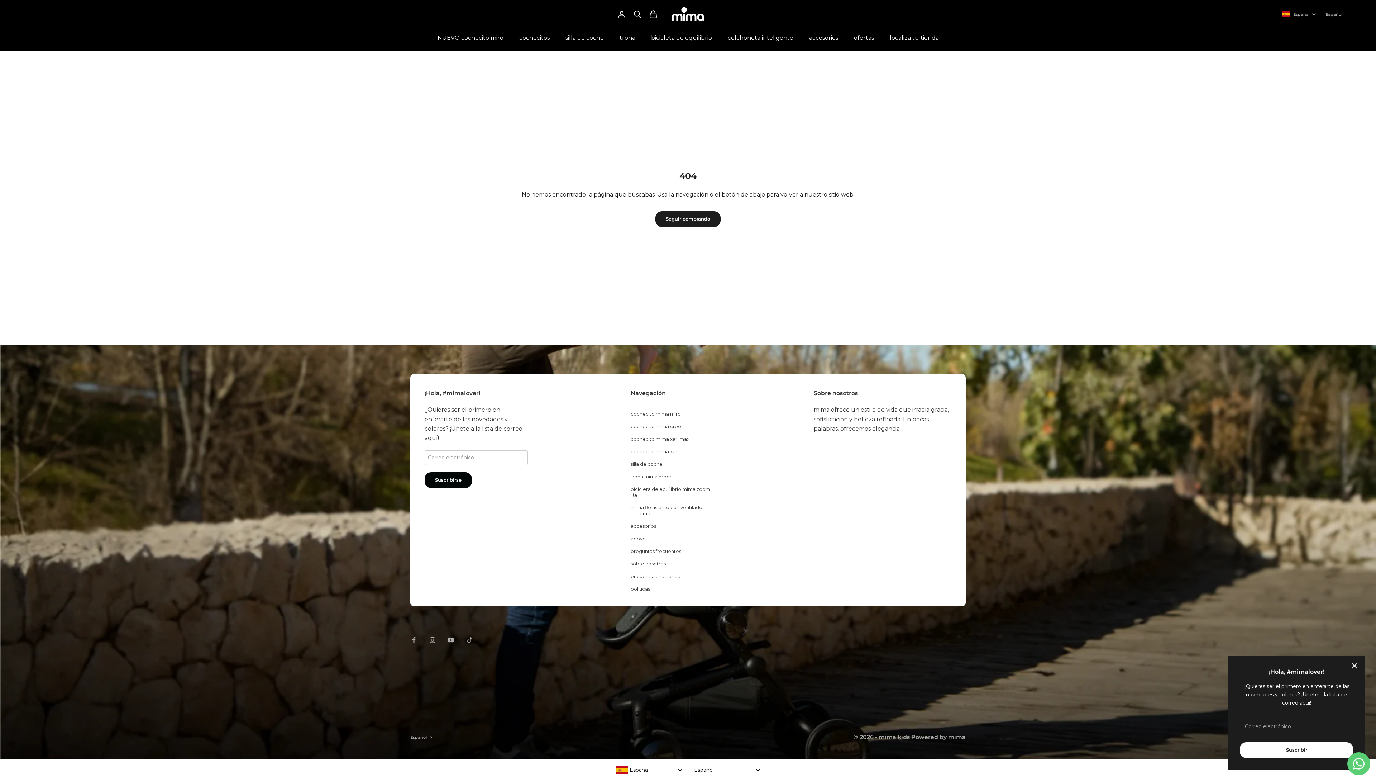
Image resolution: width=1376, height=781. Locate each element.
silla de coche (584, 37)
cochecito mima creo (656, 426)
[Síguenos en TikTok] (469, 640)
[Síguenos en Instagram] (432, 640)
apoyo (638, 538)
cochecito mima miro (656, 414)
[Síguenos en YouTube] (451, 640)
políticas (640, 589)
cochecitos (534, 37)
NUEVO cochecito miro (470, 37)
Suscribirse (448, 480)
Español (1334, 14)
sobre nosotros (648, 564)
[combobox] (649, 770)
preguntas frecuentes (656, 551)
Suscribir (1296, 750)
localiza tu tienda (914, 37)
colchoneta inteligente (760, 37)
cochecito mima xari (654, 451)
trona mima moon (652, 476)
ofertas (864, 37)
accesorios (823, 37)
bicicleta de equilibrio (681, 37)
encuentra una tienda (655, 576)
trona (627, 37)
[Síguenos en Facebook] (413, 640)
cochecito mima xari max (660, 439)
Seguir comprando (688, 219)
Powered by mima (938, 737)
